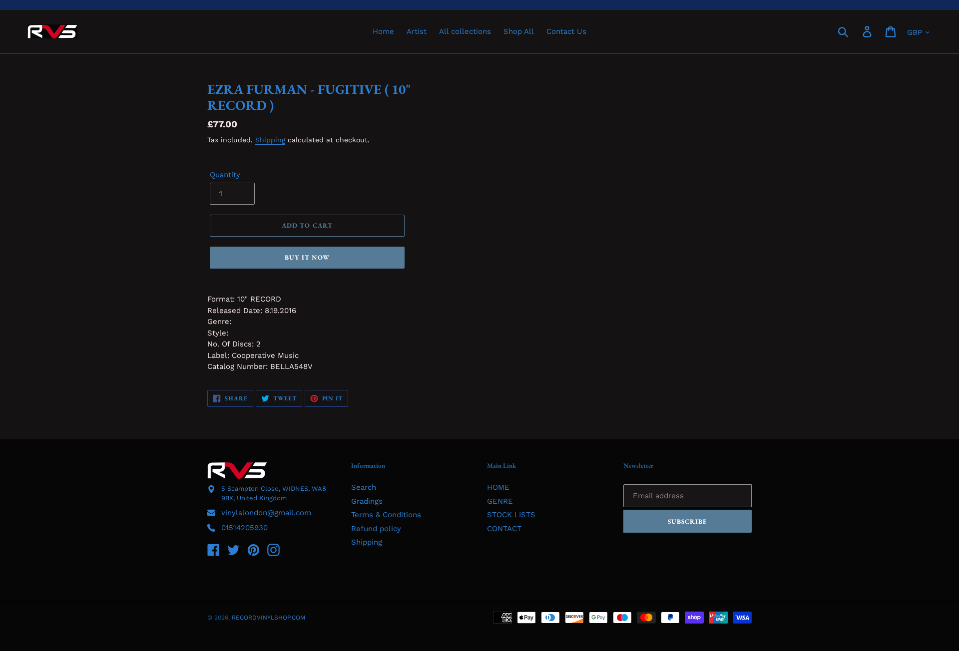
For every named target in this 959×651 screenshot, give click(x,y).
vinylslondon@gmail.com (266, 512)
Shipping (270, 140)
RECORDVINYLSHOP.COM (268, 617)
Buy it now (307, 257)
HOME (498, 487)
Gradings (367, 501)
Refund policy (376, 528)
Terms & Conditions (386, 514)
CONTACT (504, 528)
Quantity (225, 174)
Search (363, 487)
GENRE (500, 501)
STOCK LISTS (511, 514)
